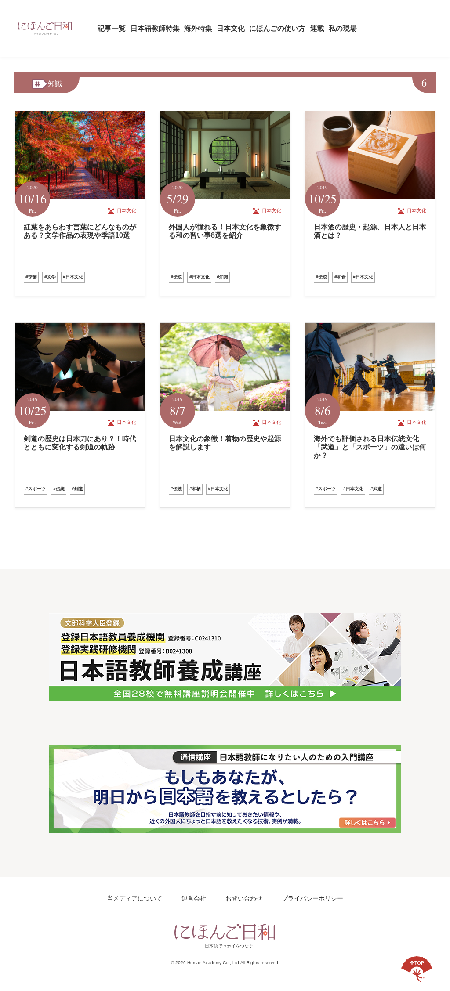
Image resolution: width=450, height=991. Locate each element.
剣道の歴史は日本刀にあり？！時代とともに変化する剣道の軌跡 (80, 443)
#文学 (50, 277)
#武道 (376, 488)
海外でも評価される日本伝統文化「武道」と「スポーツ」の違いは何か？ (370, 447)
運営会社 (193, 898)
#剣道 (77, 488)
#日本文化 (73, 277)
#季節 (31, 277)
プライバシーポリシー (312, 898)
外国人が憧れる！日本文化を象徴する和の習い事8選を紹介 (225, 231)
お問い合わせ (243, 898)
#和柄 (195, 488)
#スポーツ (35, 488)
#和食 (340, 277)
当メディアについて (134, 898)
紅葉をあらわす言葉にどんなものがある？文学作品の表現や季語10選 (80, 231)
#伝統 (176, 277)
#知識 (222, 277)
